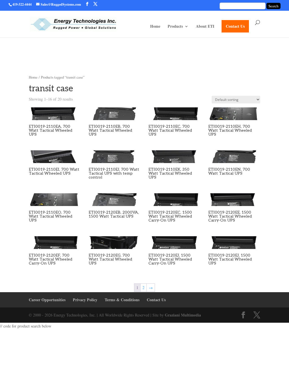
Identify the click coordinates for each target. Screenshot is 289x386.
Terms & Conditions (122, 300)
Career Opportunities (47, 300)
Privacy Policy (85, 300)
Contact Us (235, 26)
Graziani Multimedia (183, 315)
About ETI (205, 26)
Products (175, 26)
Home (155, 26)
